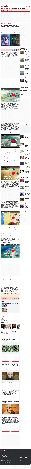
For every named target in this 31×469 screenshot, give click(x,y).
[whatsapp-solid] (12, 50)
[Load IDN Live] (25, 129)
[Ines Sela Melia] (2, 319)
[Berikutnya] (19, 326)
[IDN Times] (5, 6)
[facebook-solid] (14, 50)
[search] (23, 6)
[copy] (18, 50)
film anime (17, 81)
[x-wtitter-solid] (16, 50)
